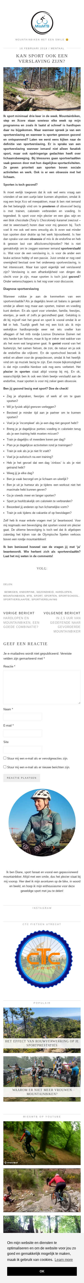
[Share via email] (15, 584)
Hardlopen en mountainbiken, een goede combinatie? (21, 620)
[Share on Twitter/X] (19, 584)
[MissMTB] (42, 18)
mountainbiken (14, 596)
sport (38, 596)
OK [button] (42, 1271)
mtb (29, 596)
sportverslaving (44, 599)
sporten (50, 596)
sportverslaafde (16, 599)
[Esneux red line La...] (42, 1143)
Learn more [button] (64, 1260)
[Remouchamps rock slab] (42, 1190)
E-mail (8, 725)
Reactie (9, 666)
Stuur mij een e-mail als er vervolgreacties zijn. (37, 758)
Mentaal (58, 48)
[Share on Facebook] (17, 584)
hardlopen (64, 592)
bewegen (11, 592)
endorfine (27, 592)
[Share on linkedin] (24, 584)
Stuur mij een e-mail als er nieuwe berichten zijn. (38, 767)
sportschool (69, 596)
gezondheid (45, 592)
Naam (8, 709)
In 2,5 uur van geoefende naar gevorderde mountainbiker (62, 622)
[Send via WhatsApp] (22, 584)
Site (6, 742)
